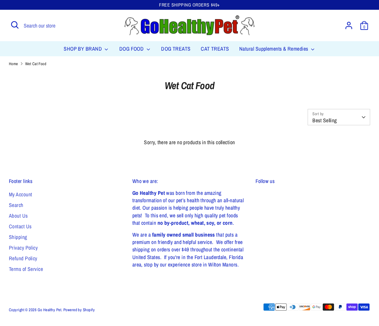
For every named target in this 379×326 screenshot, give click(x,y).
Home (13, 63)
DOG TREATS (176, 48)
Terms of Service (26, 269)
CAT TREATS (215, 48)
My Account (20, 194)
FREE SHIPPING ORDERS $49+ (189, 5)
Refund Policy (23, 258)
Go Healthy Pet (49, 309)
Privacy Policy (23, 247)
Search (16, 205)
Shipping (18, 237)
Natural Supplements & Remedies (274, 48)
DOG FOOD (132, 48)
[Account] (349, 25)
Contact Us (20, 226)
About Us (18, 215)
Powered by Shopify (79, 309)
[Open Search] (15, 25)
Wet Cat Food (35, 63)
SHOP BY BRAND (83, 48)
